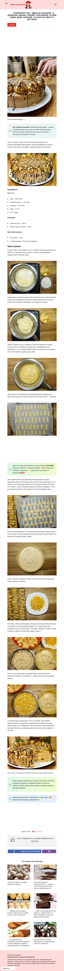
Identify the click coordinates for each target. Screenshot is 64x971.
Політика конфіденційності (27, 957)
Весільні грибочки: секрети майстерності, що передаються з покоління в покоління (44, 941)
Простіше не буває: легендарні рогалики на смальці (17, 883)
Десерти (12, 25)
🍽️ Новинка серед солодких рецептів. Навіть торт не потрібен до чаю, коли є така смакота (18, 913)
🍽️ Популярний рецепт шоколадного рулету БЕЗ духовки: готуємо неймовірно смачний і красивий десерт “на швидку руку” (18, 942)
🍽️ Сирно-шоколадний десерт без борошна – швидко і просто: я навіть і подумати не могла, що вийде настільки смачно (45, 914)
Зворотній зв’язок (12, 957)
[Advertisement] (32, 43)
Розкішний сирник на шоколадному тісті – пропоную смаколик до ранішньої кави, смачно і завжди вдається (44, 885)
